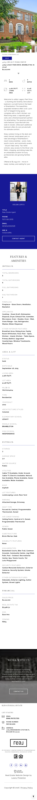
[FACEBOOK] (11, 765)
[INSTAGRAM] (16, 765)
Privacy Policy (27, 788)
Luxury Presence (18, 778)
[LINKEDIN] (21, 765)
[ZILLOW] (26, 765)
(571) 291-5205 (7, 219)
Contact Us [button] (18, 691)
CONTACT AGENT (18, 238)
